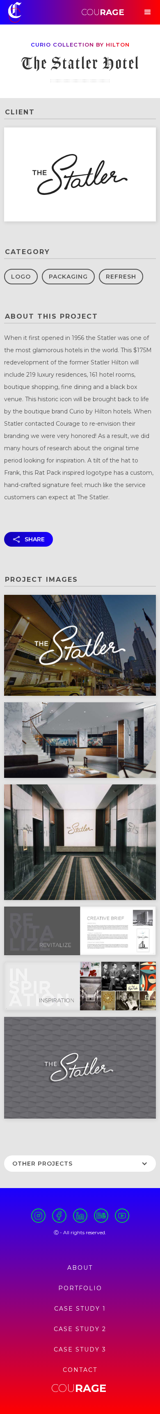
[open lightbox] (80, 645)
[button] (147, 12)
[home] (14, 12)
